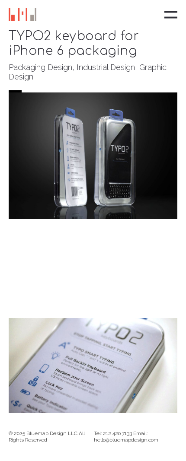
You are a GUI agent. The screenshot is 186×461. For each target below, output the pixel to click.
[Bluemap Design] (22, 14)
